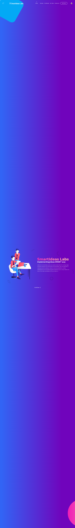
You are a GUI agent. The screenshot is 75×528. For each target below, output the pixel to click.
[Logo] (16, 3)
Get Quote (64, 3)
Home (36, 3)
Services (41, 3)
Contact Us (57, 3)
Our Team (52, 3)
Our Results (46, 3)
